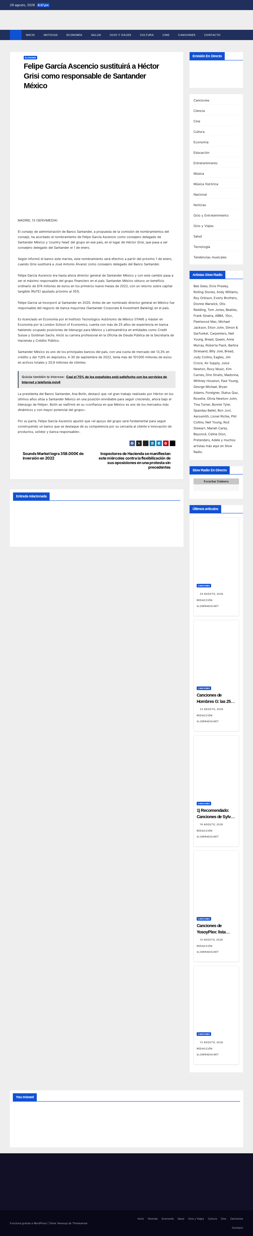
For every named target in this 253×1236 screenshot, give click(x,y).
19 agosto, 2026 (212, 824)
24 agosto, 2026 (212, 593)
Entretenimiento (206, 163)
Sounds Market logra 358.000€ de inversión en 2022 (53, 455)
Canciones (186, 35)
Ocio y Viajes (120, 35)
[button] (240, 35)
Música (199, 173)
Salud (96, 35)
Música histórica (206, 184)
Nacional (200, 194)
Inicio (30, 35)
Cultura (147, 35)
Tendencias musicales (210, 257)
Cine (165, 35)
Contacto (212, 35)
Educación (202, 153)
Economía (74, 35)
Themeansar (80, 1223)
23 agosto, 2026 (212, 709)
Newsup (62, 1223)
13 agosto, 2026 (212, 1042)
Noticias (51, 35)
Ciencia (199, 111)
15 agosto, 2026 (212, 939)
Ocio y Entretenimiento (211, 215)
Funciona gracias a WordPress (29, 1223)
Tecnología (202, 247)
